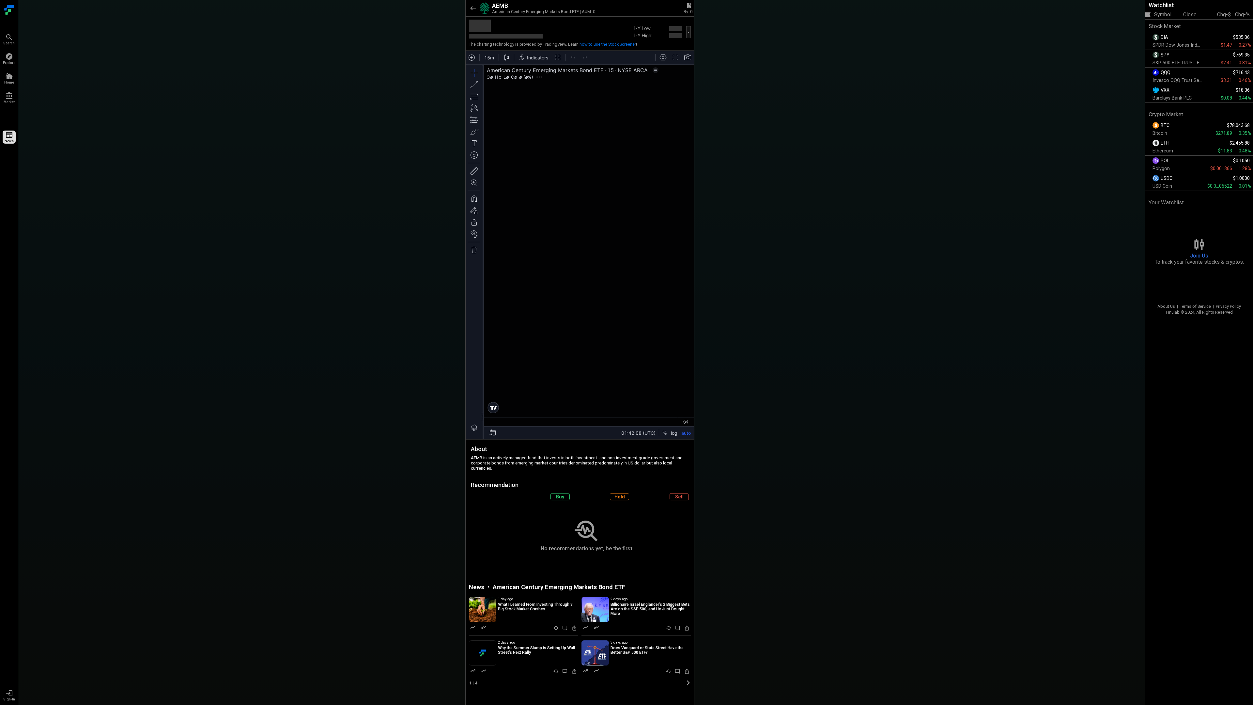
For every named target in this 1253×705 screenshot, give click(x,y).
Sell (679, 497)
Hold (619, 497)
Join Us (1199, 256)
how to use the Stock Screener (608, 44)
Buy (560, 497)
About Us (1166, 306)
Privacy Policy (1228, 306)
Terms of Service (1195, 306)
